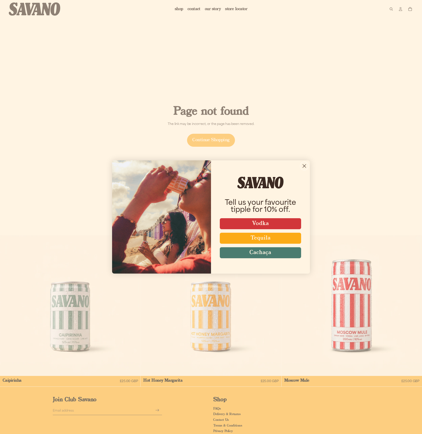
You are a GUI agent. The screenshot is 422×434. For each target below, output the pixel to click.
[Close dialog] (304, 166)
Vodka (260, 223)
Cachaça (260, 252)
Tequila (260, 238)
